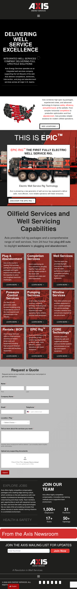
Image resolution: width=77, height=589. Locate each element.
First (2, 392)
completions (64, 110)
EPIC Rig (18, 150)
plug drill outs (62, 242)
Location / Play (7, 418)
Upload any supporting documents (14, 451)
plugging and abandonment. (51, 246)
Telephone (30, 407)
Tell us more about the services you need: (17, 429)
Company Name (7, 396)
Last (27, 392)
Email (3, 407)
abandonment (48, 116)
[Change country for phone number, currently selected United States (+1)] (28, 412)
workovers (24, 246)
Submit (5, 472)
